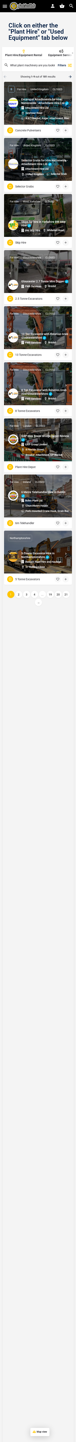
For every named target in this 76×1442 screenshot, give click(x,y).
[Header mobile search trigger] (71, 6)
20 (58, 594)
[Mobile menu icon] (5, 6)
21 (66, 594)
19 (50, 594)
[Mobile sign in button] (52, 6)
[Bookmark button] (58, 130)
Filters (62, 65)
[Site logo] (23, 6)
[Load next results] (70, 77)
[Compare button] (65, 130)
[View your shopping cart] (62, 6)
